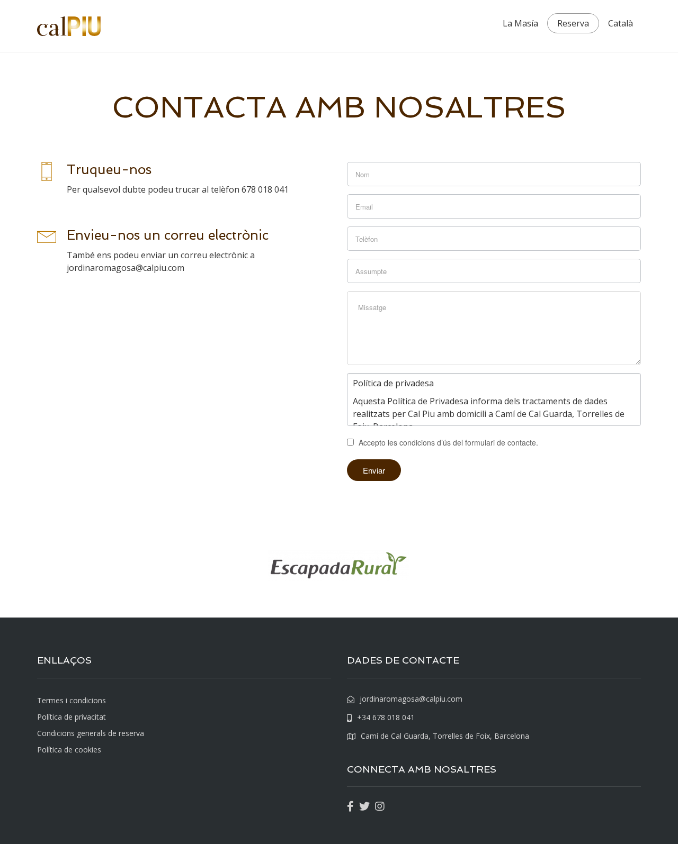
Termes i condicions (71, 700)
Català (620, 23)
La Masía (520, 23)
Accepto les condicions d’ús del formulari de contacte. (447, 442)
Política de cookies (69, 750)
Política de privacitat (71, 717)
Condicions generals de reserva (90, 733)
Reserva (573, 23)
